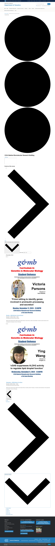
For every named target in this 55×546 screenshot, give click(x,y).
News (30, 8)
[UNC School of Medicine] (12, 540)
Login (49, 539)
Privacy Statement (45, 539)
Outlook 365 (8, 510)
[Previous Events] (6, 168)
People (26, 8)
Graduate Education (12, 8)
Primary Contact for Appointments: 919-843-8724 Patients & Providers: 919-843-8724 (43, 522)
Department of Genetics (13, 5)
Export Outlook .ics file (9, 514)
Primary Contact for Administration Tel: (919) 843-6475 (27, 522)
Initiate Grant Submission (39, 8)
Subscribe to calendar (8, 474)
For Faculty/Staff (24, 533)
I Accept (49, 544)
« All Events (6, 157)
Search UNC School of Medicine (46, 5)
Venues (7, 13)
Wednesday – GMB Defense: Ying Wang (14, 382)
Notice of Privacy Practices (24, 540)
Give (15, 10)
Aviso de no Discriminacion (47, 540)
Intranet (40, 539)
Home (5, 8)
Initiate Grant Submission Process (27, 530)
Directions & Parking (9, 531)
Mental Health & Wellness (9, 10)
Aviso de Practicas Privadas (32, 540)
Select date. (21, 252)
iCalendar (7, 509)
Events (33, 8)
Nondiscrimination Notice (39, 540)
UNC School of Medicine (9, 3)
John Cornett (27, 526)
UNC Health (36, 539)
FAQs (7, 8)
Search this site (39, 5)
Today (5, 240)
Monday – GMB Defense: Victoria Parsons (14, 315)
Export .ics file (8, 513)
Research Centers (20, 8)
